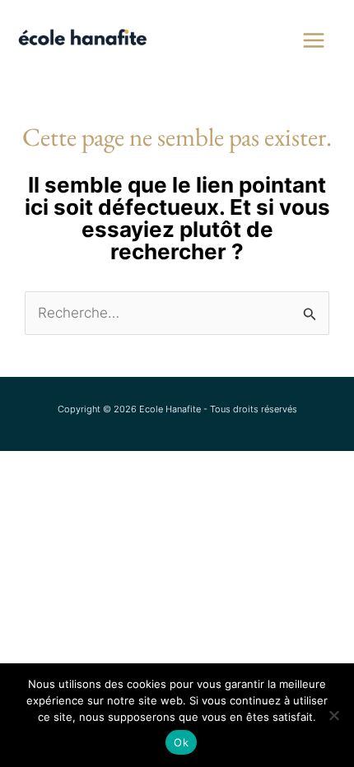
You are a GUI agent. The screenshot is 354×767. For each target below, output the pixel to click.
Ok (181, 742)
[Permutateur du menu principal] (314, 40)
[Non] (333, 715)
